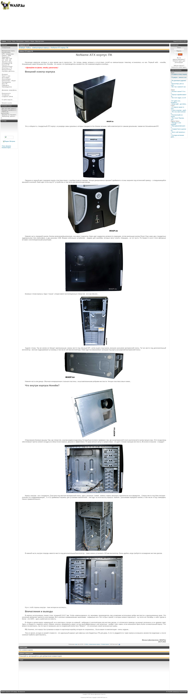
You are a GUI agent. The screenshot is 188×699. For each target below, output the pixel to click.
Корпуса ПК (5, 65)
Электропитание (7, 66)
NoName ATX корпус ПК (59, 47)
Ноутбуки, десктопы (8, 71)
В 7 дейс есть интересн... (175, 101)
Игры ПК (4, 84)
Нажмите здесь (177, 61)
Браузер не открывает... (9, 114)
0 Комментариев (105, 644)
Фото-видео (5, 77)
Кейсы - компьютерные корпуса (37, 47)
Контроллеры (6, 52)
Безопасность (6, 93)
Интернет (5, 74)
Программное (6, 82)
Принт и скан (6, 76)
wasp (76, 644)
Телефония (5, 95)
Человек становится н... (9, 110)
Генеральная (6, 47)
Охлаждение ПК (7, 63)
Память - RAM (6, 55)
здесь (184, 67)
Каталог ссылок (7, 103)
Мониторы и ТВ (7, 68)
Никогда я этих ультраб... (176, 123)
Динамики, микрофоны (9, 90)
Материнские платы (8, 51)
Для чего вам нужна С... (9, 108)
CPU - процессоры (8, 54)
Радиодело (5, 85)
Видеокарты (6, 57)
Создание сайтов (7, 96)
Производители (7, 87)
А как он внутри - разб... (179, 110)
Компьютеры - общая (9, 80)
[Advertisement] (94, 24)
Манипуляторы (7, 69)
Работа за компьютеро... (5, 112)
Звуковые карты (7, 62)
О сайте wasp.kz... (8, 99)
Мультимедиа (6, 79)
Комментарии (6, 147)
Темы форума (6, 146)
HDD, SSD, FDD (7, 58)
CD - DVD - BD (6, 60)
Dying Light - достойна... (179, 104)
